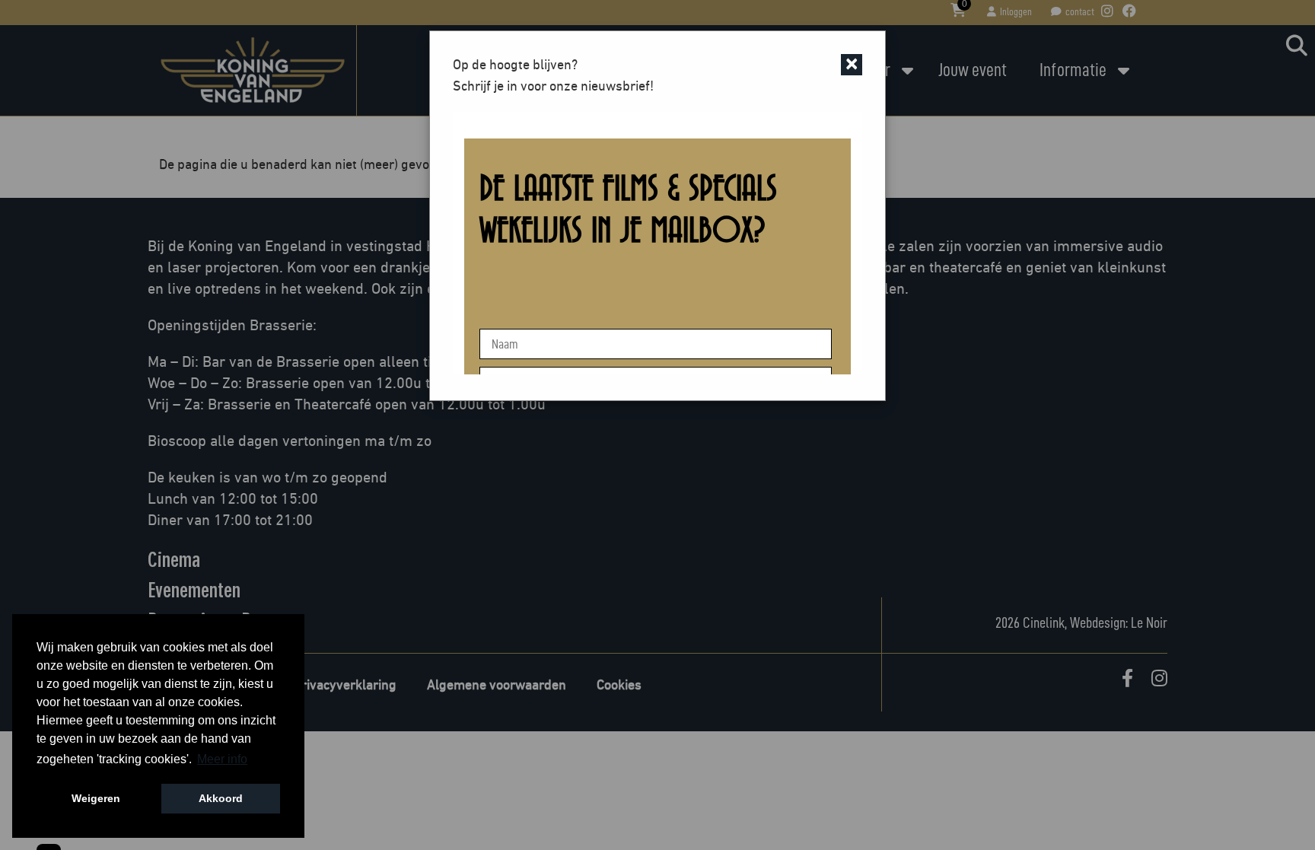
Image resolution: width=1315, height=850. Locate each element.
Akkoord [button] (221, 798)
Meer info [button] (222, 759)
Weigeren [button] (96, 798)
